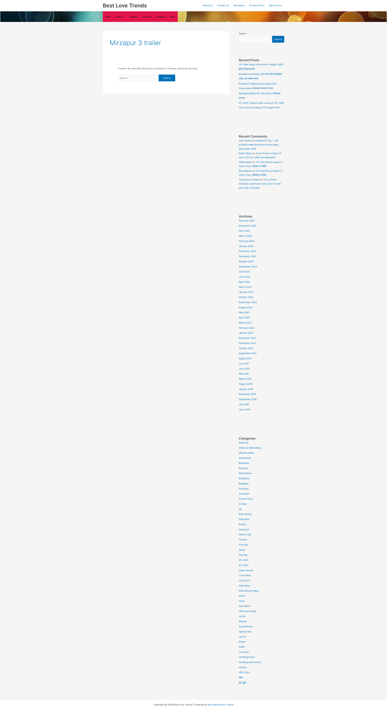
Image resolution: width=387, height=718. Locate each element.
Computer (244, 493)
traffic (242, 646)
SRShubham (245, 162)
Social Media (245, 626)
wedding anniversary (250, 662)
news (173, 16)
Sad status (244, 606)
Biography (244, 478)
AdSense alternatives (250, 447)
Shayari (133, 16)
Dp (240, 509)
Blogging (161, 16)
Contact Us (223, 5)
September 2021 (248, 353)
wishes (242, 667)
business (244, 488)
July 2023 (244, 271)
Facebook (244, 529)
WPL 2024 (244, 672)
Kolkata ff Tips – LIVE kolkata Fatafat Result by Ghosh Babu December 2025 (259, 144)
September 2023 (248, 266)
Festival (243, 539)
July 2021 (244, 363)
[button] (123, 16)
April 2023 (244, 281)
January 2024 (246, 246)
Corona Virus (246, 498)
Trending (244, 652)
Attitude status (246, 452)
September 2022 (248, 302)
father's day (245, 534)
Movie (242, 595)
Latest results (246, 570)
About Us (208, 5)
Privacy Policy (256, 5)
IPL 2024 (243, 565)
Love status (245, 575)
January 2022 (246, 332)
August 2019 (245, 384)
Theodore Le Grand (249, 179)
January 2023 (246, 292)
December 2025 (247, 225)
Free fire (243, 544)
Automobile (245, 457)
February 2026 (246, 220)
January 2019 (246, 389)
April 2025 (244, 230)
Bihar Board (245, 473)
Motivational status (249, 590)
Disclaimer (239, 5)
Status (242, 641)
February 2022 (246, 327)
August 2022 (245, 307)
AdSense (244, 442)
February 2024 (247, 241)
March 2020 (245, 378)
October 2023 (246, 261)
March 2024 (245, 235)
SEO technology (247, 611)
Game (242, 549)
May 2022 (244, 312)
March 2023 (245, 287)
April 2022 (244, 317)
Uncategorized (247, 657)
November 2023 (247, 256)
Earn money (245, 514)
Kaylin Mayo (245, 153)
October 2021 (246, 348)
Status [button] (119, 16)
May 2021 (244, 373)
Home (108, 16)
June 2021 (244, 368)
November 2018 (247, 394)
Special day (245, 631)
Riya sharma (245, 170)
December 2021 (247, 338)
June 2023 (244, 276)
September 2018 (248, 399)
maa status (244, 585)
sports (242, 636)
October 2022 (246, 297)
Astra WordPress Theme (221, 704)
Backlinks (244, 463)
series (242, 616)
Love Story (146, 16)
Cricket (243, 503)
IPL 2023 (243, 560)
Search (242, 33)
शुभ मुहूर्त (242, 682)
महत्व (241, 677)
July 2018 (244, 404)
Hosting (243, 554)
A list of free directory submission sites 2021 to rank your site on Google (260, 183)
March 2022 (245, 322)
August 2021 (245, 358)
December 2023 (247, 251)
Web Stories (275, 5)
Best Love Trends (125, 5)
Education (244, 519)
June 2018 (244, 409)
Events (242, 524)
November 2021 (247, 343)
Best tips (243, 468)
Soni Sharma (245, 140)
